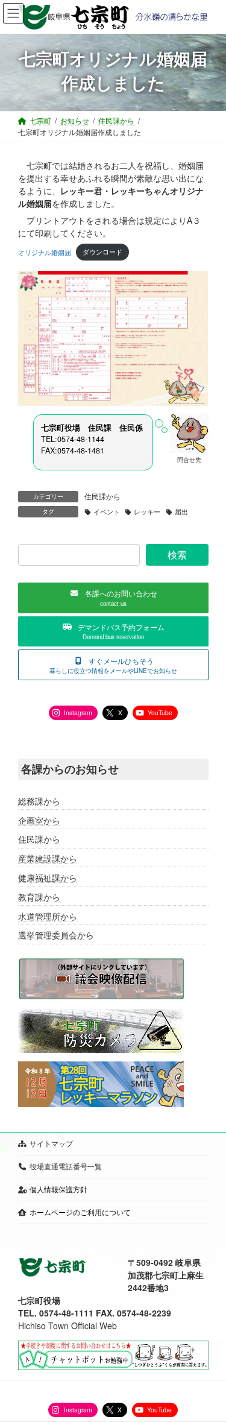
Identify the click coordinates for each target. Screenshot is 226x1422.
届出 (181, 511)
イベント (106, 511)
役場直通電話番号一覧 (66, 1166)
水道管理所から (47, 915)
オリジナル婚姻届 (44, 251)
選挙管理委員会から (56, 935)
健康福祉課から (47, 877)
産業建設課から (47, 858)
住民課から (102, 496)
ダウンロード (102, 251)
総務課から (39, 801)
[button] (113, 598)
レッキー (147, 511)
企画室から (39, 820)
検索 (176, 554)
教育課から (39, 897)
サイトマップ (51, 1143)
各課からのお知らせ (70, 769)
